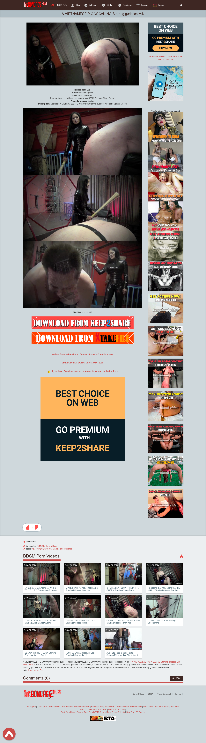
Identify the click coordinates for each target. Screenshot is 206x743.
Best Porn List (136, 706)
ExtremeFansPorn (82, 706)
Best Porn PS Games (135, 712)
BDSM (109, 4)
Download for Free (35, 670)
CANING (48, 548)
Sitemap (178, 694)
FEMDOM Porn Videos (47, 545)
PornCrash (148, 706)
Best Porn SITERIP (116, 709)
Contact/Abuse (138, 694)
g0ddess (64, 548)
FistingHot (31, 706)
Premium (145, 4)
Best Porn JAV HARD (98, 709)
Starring (56, 548)
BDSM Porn (61, 4)
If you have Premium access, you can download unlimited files (85, 371)
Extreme (92, 4)
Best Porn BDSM (162, 706)
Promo (161, 4)
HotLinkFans (67, 706)
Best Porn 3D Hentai (116, 712)
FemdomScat (123, 706)
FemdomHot (54, 706)
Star (78, 4)
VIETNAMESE (37, 548)
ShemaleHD (110, 706)
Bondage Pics (97, 706)
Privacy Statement (164, 694)
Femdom (127, 4)
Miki (70, 548)
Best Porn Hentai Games (72, 712)
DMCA (150, 694)
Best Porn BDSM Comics (95, 712)
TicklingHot (42, 706)
